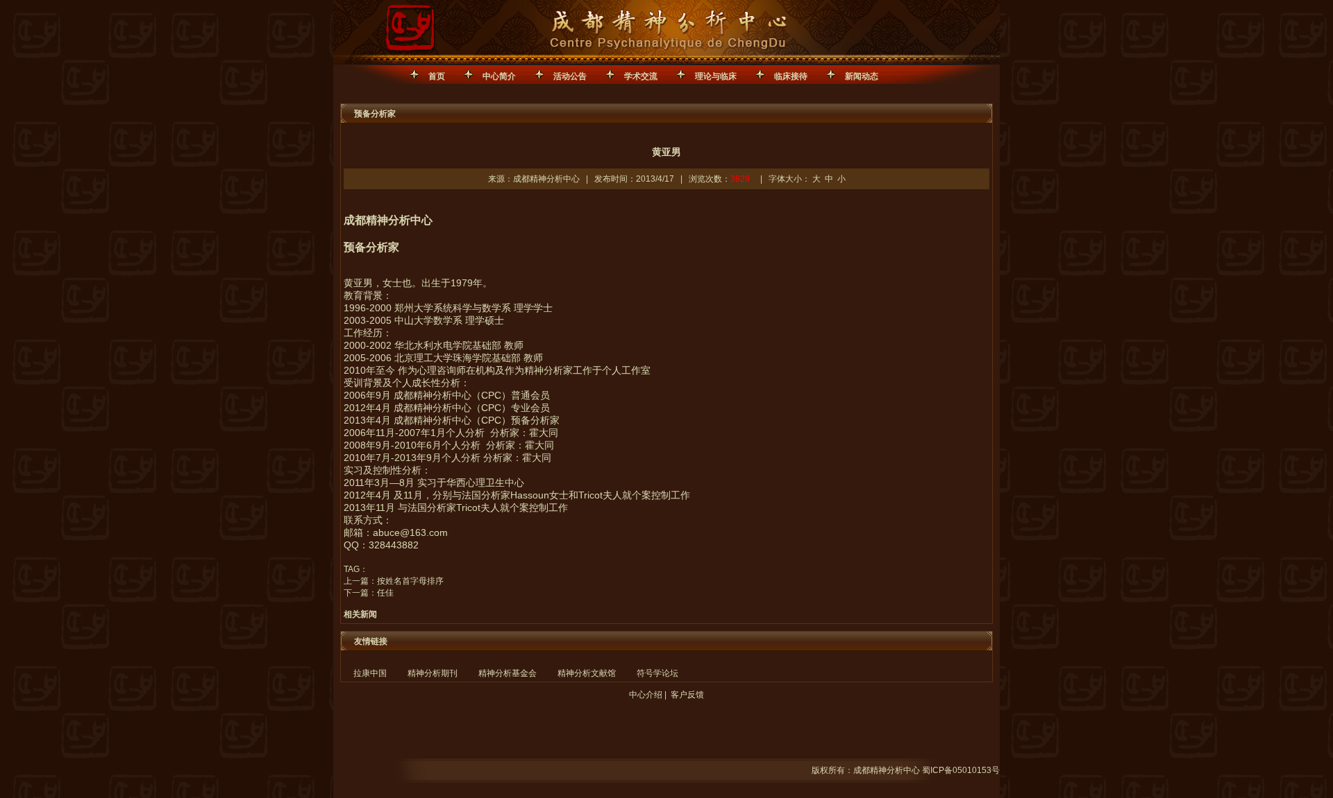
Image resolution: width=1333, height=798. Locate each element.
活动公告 (570, 76)
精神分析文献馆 (586, 673)
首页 (436, 76)
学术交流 (640, 76)
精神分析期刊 (433, 673)
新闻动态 (861, 76)
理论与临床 (716, 76)
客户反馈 (687, 695)
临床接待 (790, 76)
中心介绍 (645, 695)
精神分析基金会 (507, 673)
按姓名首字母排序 (410, 581)
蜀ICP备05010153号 (961, 770)
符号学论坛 (657, 673)
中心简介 (499, 76)
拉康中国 (370, 673)
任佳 (385, 593)
